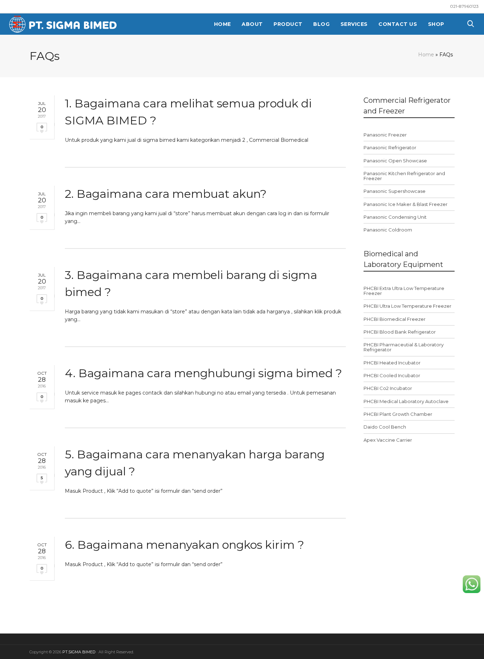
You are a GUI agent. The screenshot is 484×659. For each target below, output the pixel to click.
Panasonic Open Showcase (395, 160)
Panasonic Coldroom (388, 230)
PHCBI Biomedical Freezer (395, 319)
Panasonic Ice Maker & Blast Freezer (406, 204)
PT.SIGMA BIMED (78, 651)
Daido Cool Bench (385, 427)
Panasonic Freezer (385, 135)
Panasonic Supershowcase (395, 191)
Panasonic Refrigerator (390, 147)
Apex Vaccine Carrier (388, 440)
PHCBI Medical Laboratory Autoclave (406, 401)
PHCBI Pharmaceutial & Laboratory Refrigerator (404, 347)
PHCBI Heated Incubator (392, 362)
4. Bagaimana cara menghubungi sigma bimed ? (203, 373)
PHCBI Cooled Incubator (392, 375)
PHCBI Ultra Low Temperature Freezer (407, 306)
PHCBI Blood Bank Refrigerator (400, 332)
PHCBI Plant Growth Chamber (398, 414)
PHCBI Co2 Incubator (388, 388)
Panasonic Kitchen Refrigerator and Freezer (404, 176)
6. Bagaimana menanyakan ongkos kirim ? (184, 545)
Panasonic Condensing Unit (395, 217)
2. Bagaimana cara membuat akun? (165, 194)
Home (426, 54)
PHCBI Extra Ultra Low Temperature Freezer (404, 290)
